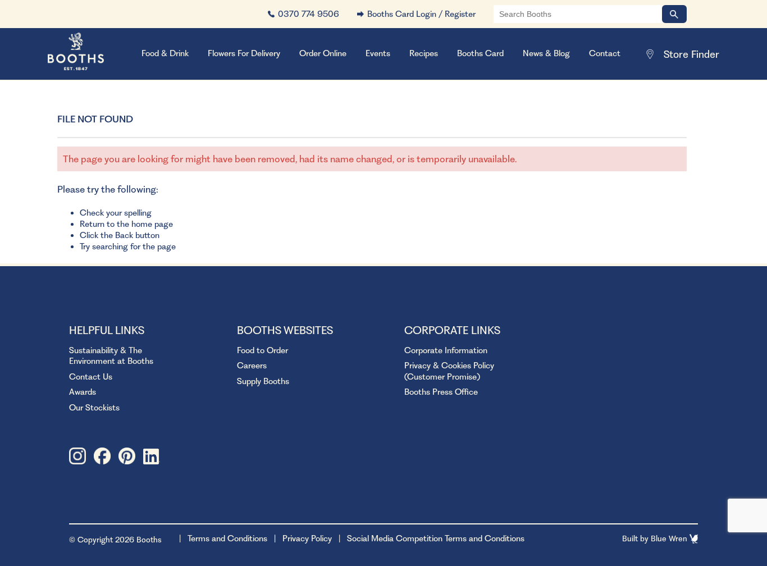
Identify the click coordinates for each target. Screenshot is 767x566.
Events (378, 53)
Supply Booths (263, 381)
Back (124, 235)
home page (152, 224)
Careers (252, 365)
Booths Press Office (441, 392)
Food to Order (262, 350)
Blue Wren (670, 538)
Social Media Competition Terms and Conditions (435, 538)
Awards (82, 392)
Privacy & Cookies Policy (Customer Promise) (449, 371)
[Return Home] (90, 54)
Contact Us (90, 377)
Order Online (322, 53)
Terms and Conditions (227, 538)
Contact (604, 53)
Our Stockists (94, 408)
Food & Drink (165, 53)
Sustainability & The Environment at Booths (111, 356)
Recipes (423, 53)
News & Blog (546, 53)
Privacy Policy (307, 538)
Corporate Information (445, 350)
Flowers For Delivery (244, 53)
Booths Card (480, 53)
